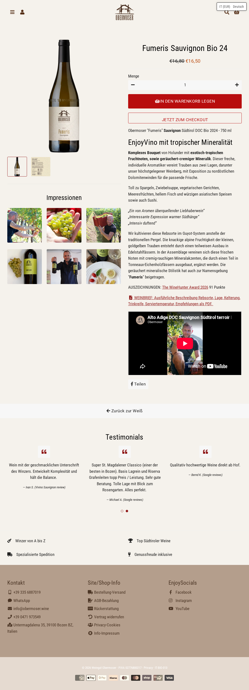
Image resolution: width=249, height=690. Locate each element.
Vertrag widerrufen (108, 616)
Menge (133, 76)
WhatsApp (21, 600)
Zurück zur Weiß (126, 410)
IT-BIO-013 (161, 668)
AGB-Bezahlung (105, 600)
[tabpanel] (124, 474)
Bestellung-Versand (109, 592)
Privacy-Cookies (106, 624)
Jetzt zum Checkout (185, 119)
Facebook (183, 592)
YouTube (182, 608)
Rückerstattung (105, 608)
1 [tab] (122, 511)
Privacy (148, 668)
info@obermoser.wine (30, 608)
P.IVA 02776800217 (130, 668)
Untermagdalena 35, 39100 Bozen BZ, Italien (40, 628)
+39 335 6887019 (26, 592)
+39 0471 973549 (26, 616)
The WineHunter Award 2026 (185, 287)
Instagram (183, 600)
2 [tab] (127, 511)
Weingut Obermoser (104, 668)
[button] (231, 6)
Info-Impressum (106, 633)
